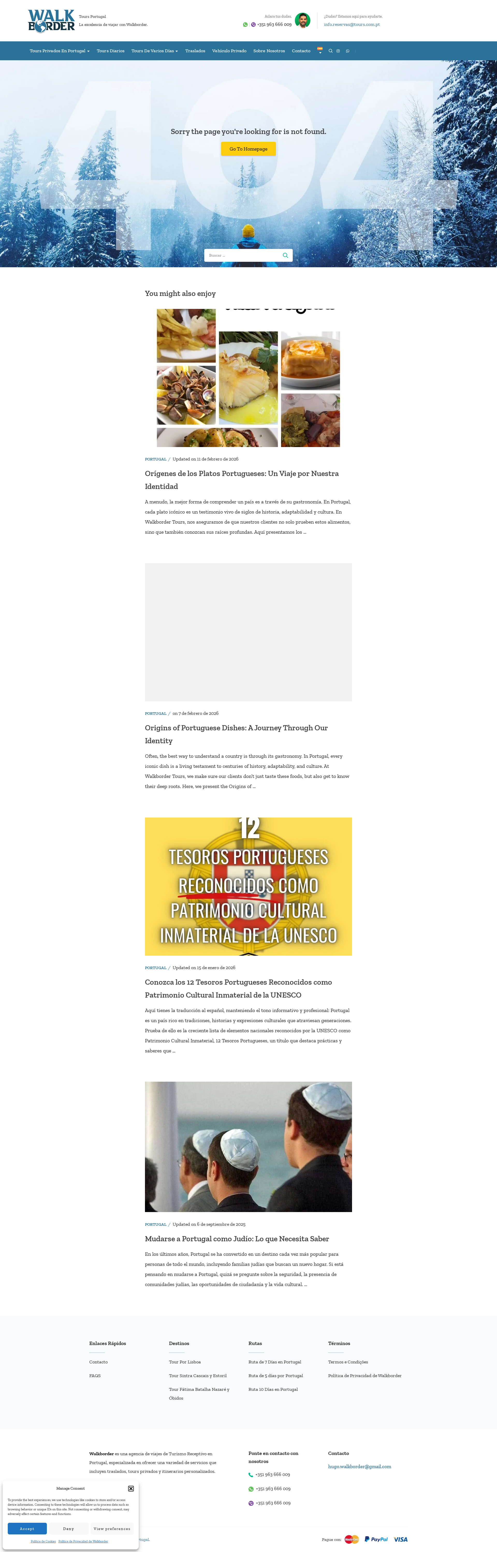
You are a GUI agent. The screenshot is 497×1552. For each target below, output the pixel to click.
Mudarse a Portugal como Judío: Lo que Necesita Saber (237, 1238)
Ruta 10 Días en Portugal (273, 1389)
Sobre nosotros (269, 51)
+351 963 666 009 (274, 24)
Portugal (155, 459)
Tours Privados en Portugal (57, 51)
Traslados (195, 51)
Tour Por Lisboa (185, 1362)
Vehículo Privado (229, 51)
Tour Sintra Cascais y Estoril (198, 1375)
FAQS (95, 1375)
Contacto (301, 51)
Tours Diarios (111, 51)
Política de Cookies (43, 1541)
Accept (27, 1528)
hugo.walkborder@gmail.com (359, 1466)
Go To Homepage (248, 149)
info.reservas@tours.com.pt (352, 24)
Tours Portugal (92, 16)
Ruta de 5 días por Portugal (275, 1375)
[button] (131, 1488)
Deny (68, 1528)
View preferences (112, 1528)
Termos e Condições (348, 1362)
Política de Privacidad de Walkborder (83, 1541)
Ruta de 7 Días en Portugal (274, 1362)
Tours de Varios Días (152, 51)
